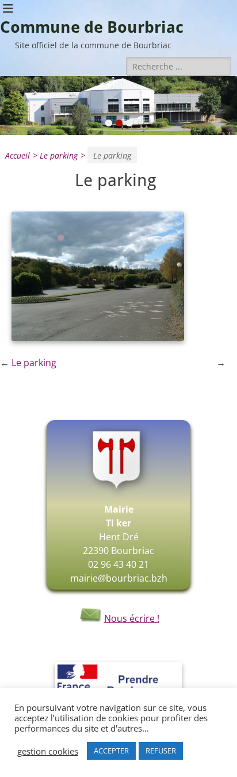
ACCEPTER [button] (111, 750)
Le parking (62, 155)
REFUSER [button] (161, 750)
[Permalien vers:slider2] (118, 105)
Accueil (21, 155)
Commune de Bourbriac (92, 27)
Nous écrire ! (131, 618)
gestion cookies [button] (47, 751)
